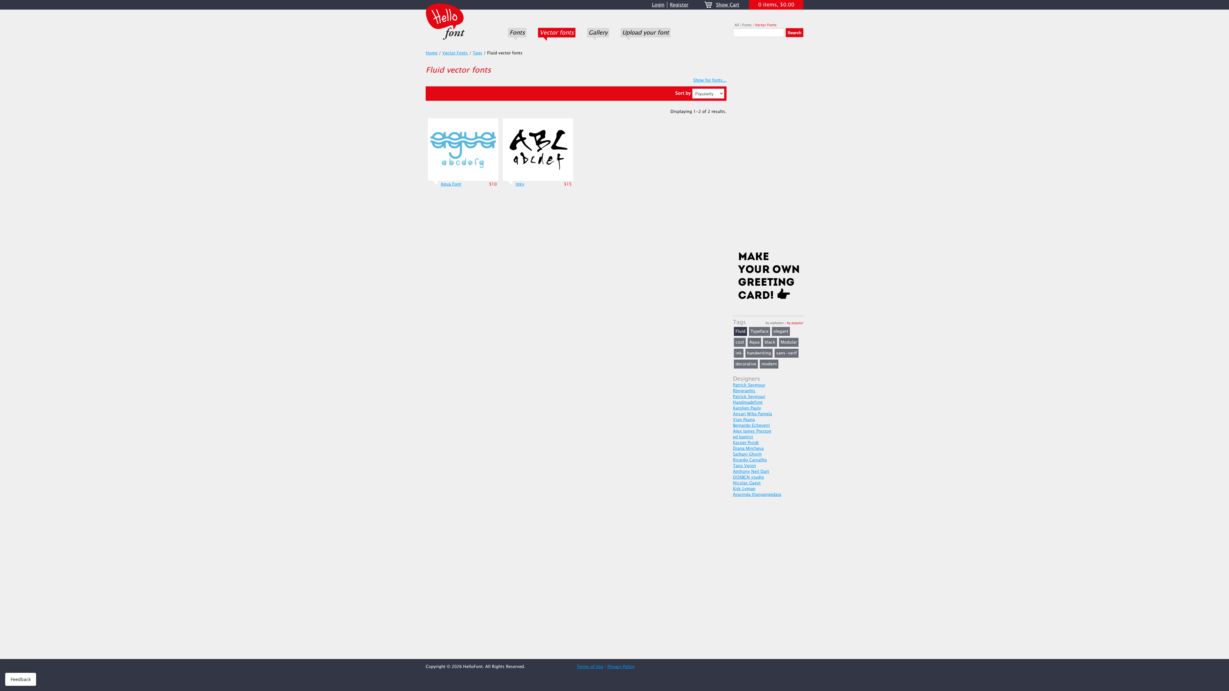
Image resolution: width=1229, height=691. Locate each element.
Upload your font (645, 32)
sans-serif (786, 353)
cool (739, 342)
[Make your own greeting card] (768, 277)
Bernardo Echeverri (751, 425)
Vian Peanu (744, 420)
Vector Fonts (766, 25)
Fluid (740, 331)
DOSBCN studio (748, 477)
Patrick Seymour (749, 385)
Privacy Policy (621, 666)
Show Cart (727, 5)
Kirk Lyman (744, 489)
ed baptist (743, 437)
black (770, 342)
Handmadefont (748, 402)
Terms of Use (590, 666)
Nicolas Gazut (747, 483)
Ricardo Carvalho (750, 460)
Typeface (759, 331)
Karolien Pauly (747, 408)
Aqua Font (451, 184)
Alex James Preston (752, 431)
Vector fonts (557, 32)
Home (432, 53)
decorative (745, 364)
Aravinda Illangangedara (757, 494)
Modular (789, 342)
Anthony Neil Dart (751, 471)
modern (769, 364)
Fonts (517, 32)
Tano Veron (744, 466)
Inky (520, 184)
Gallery (598, 32)
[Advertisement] (768, 146)
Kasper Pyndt (746, 443)
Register (679, 5)
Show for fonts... (710, 80)
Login (658, 5)
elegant (781, 331)
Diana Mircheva (748, 448)
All (737, 25)
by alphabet (775, 323)
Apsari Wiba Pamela (752, 414)
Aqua (754, 342)
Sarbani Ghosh (747, 454)
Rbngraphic (744, 391)
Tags (477, 53)
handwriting (759, 353)
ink (738, 353)
